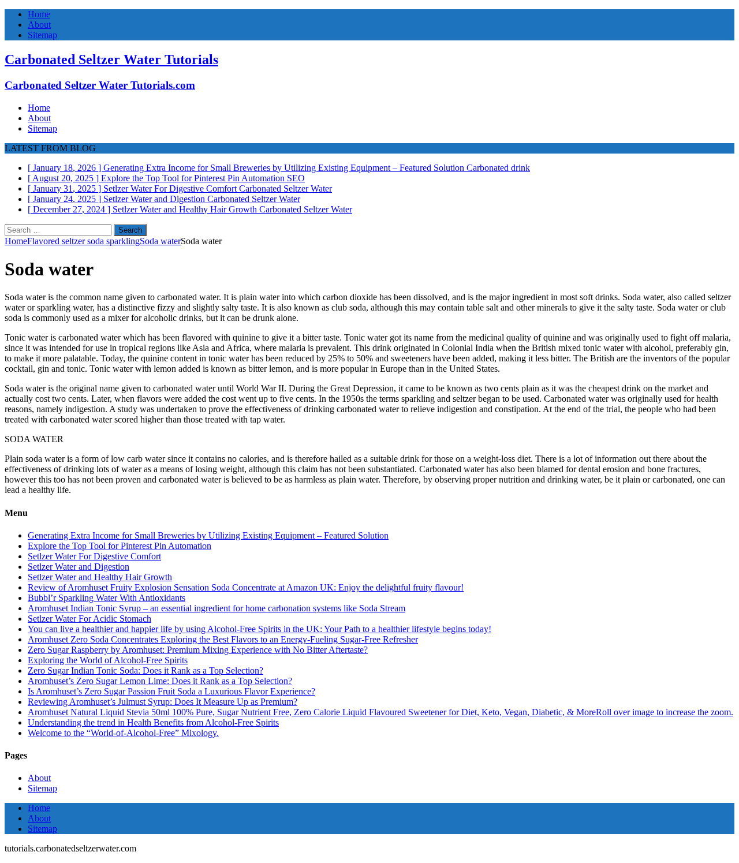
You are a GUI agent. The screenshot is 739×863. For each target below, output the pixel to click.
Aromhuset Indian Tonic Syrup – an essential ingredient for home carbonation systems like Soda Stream (216, 608)
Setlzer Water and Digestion (78, 566)
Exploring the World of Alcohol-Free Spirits (108, 660)
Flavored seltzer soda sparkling (83, 241)
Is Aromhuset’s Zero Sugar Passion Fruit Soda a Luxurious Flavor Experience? (171, 691)
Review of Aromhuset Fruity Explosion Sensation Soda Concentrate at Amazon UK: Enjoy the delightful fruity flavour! (246, 587)
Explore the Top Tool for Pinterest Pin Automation (119, 546)
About (39, 24)
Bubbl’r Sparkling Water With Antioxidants (106, 598)
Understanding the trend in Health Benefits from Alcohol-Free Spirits (153, 722)
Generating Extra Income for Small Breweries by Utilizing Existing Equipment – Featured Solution (208, 535)
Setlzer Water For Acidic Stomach (89, 618)
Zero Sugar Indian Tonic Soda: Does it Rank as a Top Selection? (145, 670)
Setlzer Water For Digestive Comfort (94, 556)
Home (39, 14)
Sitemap (42, 35)
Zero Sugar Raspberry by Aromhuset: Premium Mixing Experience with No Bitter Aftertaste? (198, 650)
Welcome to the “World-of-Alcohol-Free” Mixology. (123, 733)
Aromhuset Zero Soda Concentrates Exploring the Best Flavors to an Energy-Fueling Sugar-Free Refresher (223, 639)
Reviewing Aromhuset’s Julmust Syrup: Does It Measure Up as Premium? (162, 702)
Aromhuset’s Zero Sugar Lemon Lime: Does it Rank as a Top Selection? (160, 681)
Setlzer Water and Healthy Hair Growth (100, 577)
